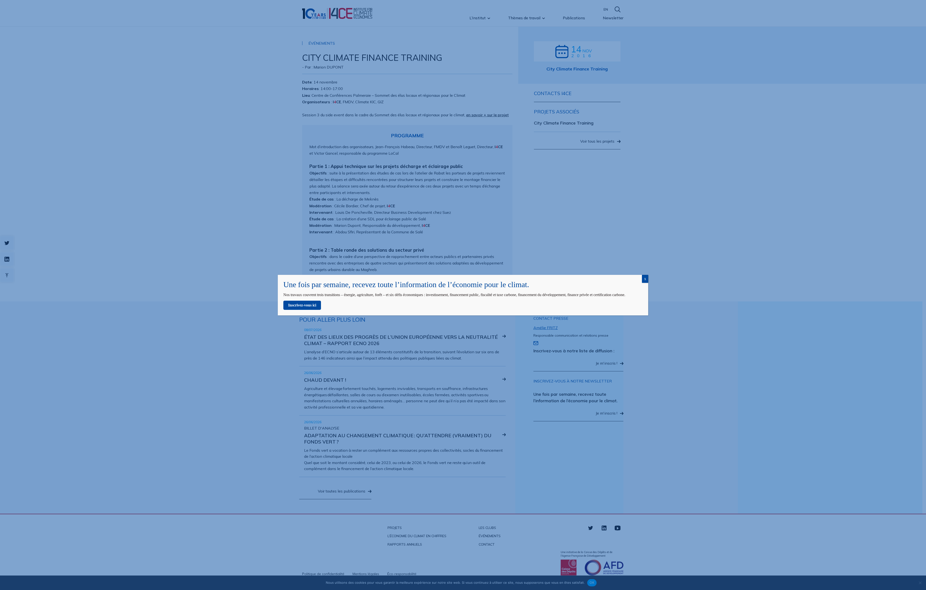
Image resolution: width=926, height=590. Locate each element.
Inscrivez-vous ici (302, 305)
